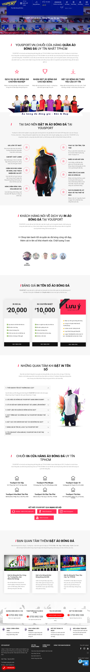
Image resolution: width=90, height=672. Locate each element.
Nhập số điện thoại (55, 616)
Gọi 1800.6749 (16, 344)
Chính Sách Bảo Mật (47, 651)
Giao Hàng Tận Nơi (35, 653)
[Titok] (87, 653)
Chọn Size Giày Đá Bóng (37, 651)
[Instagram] (83, 649)
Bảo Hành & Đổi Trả (36, 656)
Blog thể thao (36, 4)
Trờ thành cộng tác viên (7, 662)
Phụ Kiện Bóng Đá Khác (17, 8)
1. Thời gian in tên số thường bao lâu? (20, 388)
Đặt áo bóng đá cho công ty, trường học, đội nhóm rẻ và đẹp (17, 577)
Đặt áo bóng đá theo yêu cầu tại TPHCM (73, 576)
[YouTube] (87, 649)
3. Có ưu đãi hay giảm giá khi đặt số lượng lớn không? (26, 405)
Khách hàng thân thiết (36, 658)
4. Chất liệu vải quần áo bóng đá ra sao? (21, 410)
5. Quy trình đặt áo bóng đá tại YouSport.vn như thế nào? (26, 416)
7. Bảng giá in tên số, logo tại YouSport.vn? (22, 427)
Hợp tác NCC (11, 659)
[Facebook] (80, 649)
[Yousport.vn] (9, 3)
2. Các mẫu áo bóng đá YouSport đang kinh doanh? (25, 399)
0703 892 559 (16, 615)
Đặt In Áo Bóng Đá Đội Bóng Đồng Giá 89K (43, 576)
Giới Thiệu (4, 659)
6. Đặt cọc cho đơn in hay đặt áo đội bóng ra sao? (24, 422)
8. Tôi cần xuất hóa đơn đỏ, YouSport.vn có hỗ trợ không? (25, 433)
